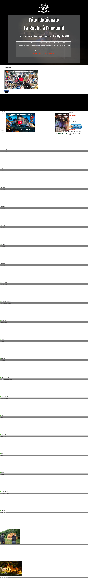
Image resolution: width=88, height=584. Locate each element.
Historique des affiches (61, 133)
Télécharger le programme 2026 (43, 53)
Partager (7, 90)
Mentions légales (72, 138)
